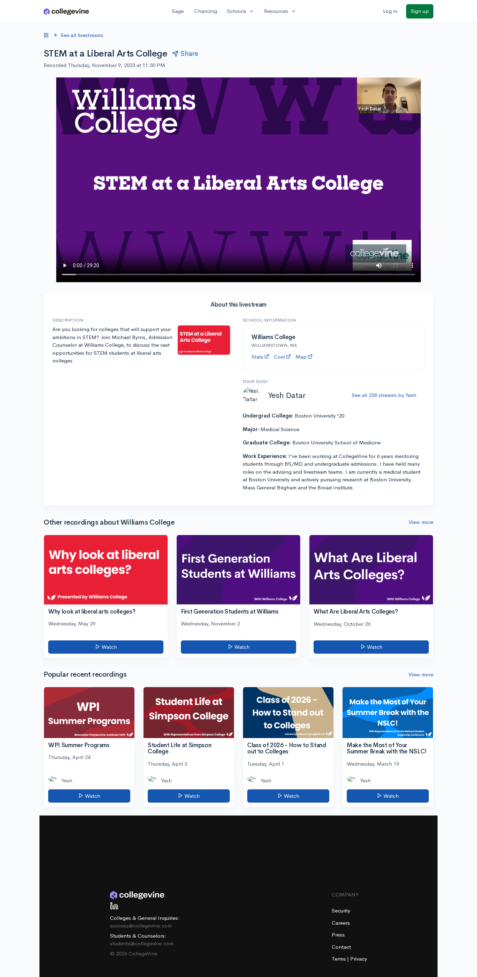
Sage (178, 11)
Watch (108, 647)
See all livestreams (81, 35)
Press (338, 934)
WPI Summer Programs (79, 745)
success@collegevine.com (141, 925)
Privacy (358, 958)
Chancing (205, 11)
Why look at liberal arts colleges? (91, 611)
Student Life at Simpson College (179, 749)
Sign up (420, 11)
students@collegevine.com (142, 943)
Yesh (66, 780)
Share (189, 53)
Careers (341, 922)
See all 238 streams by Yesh (384, 395)
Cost (279, 356)
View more (421, 522)
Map (301, 356)
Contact (341, 947)
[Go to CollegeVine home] (66, 11)
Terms (339, 958)
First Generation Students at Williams (229, 611)
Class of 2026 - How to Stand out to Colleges (286, 749)
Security (341, 910)
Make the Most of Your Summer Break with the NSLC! (387, 749)
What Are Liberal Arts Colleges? (356, 611)
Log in (390, 11)
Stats (257, 356)
